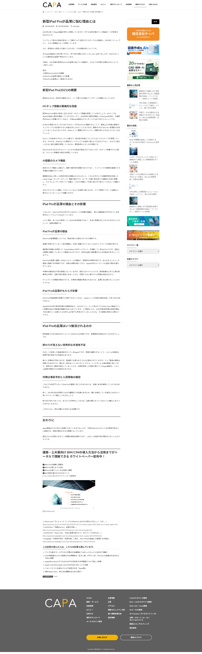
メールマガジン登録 (94, 621)
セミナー (89, 610)
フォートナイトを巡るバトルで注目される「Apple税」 (66, 568)
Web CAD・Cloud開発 (138, 606)
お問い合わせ (102, 637)
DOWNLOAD (50, 511)
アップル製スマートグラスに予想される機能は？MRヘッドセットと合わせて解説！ (76, 552)
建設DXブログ (136, 637)
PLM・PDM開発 (136, 610)
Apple (55, 576)
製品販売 (133, 628)
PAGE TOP (195, 632)
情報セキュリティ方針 (116, 610)
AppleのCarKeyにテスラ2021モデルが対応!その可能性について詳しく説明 (73, 561)
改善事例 (89, 606)
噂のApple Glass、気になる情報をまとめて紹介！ (64, 572)
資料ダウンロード (93, 618)
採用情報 (111, 618)
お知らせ (89, 614)
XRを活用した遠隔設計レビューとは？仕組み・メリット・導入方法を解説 (149, 105)
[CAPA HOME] (62, 603)
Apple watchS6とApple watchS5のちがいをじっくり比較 (66, 565)
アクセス (111, 606)
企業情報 (111, 598)
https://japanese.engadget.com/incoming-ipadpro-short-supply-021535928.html (72, 536)
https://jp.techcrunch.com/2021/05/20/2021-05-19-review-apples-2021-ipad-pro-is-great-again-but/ (80, 524)
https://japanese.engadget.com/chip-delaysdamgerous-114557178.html (69, 541)
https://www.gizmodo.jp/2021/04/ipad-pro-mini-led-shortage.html (67, 530)
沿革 (109, 602)
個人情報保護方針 (115, 614)
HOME (89, 598)
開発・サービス (92, 602)
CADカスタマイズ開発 (138, 598)
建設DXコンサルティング (139, 624)
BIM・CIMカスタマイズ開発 (141, 602)
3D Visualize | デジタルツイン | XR (143, 614)
